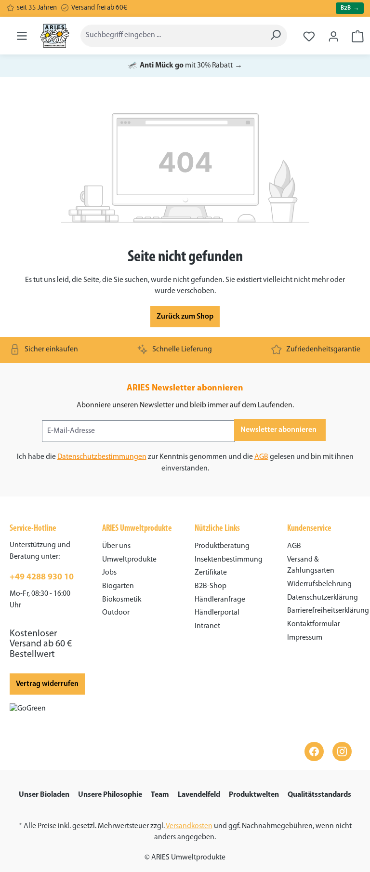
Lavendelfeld (199, 795)
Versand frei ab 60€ (99, 8)
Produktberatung (222, 546)
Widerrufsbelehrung (319, 584)
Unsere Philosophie (110, 795)
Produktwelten (254, 795)
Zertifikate (211, 573)
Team (160, 795)
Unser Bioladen (44, 795)
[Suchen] (275, 36)
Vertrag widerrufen (47, 684)
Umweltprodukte (129, 559)
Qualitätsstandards (319, 795)
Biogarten (118, 586)
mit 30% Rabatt (185, 65)
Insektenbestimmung (229, 559)
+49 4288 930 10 (42, 577)
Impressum (304, 638)
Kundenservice (309, 528)
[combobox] (172, 36)
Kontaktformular (313, 624)
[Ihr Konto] (333, 33)
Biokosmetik (121, 600)
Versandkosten (189, 826)
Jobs (109, 573)
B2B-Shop (210, 586)
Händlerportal (217, 613)
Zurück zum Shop (185, 317)
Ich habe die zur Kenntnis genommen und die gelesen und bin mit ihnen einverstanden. (185, 462)
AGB (261, 457)
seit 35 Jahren (37, 8)
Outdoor (116, 613)
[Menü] (22, 35)
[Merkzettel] (309, 33)
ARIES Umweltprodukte (137, 528)
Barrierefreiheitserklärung (328, 611)
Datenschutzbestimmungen (101, 457)
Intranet (207, 626)
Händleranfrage (220, 600)
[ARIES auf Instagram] (342, 751)
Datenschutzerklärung (322, 598)
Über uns (116, 546)
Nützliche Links (217, 528)
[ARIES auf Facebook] (314, 751)
